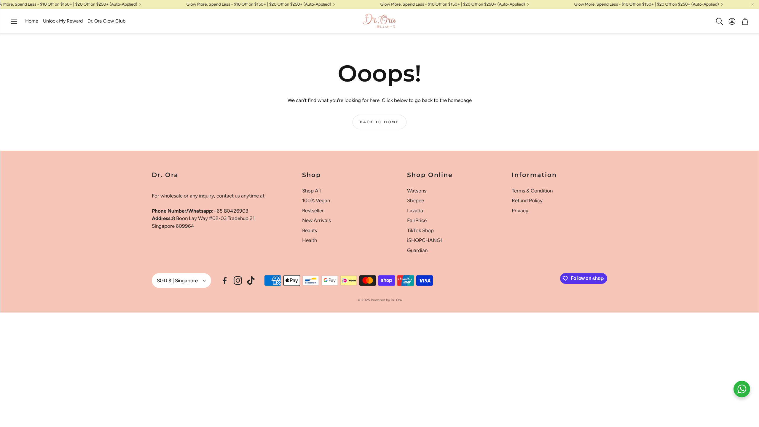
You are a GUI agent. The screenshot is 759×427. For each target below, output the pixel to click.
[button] (14, 21)
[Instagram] (238, 280)
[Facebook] (225, 280)
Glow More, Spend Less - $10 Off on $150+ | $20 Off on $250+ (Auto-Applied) (244, 4)
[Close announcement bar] (752, 4)
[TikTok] (251, 280)
